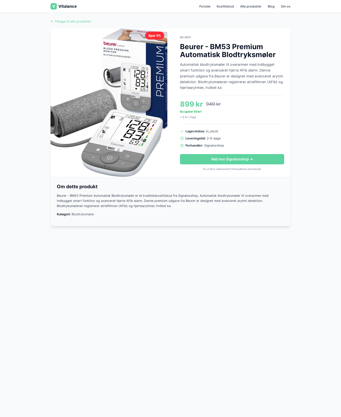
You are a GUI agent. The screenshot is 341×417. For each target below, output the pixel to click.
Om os (285, 6)
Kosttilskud (225, 6)
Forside (204, 6)
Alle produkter (250, 6)
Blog (271, 6)
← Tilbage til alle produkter (71, 21)
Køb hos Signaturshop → (232, 159)
